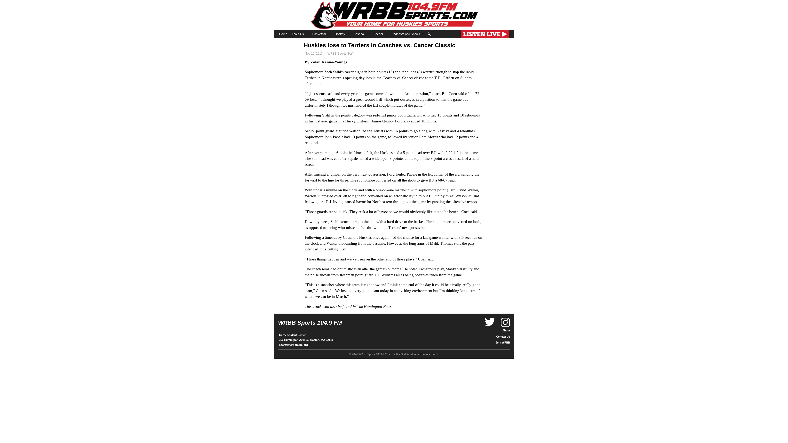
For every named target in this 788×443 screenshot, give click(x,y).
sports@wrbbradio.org (293, 344)
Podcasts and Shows (406, 34)
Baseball (359, 34)
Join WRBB (503, 342)
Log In (435, 354)
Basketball (319, 34)
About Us (297, 34)
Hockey (340, 34)
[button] (429, 33)
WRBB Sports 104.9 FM (310, 323)
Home (283, 34)
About (506, 330)
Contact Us (503, 336)
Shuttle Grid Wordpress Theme (410, 354)
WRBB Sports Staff (340, 53)
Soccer (378, 34)
